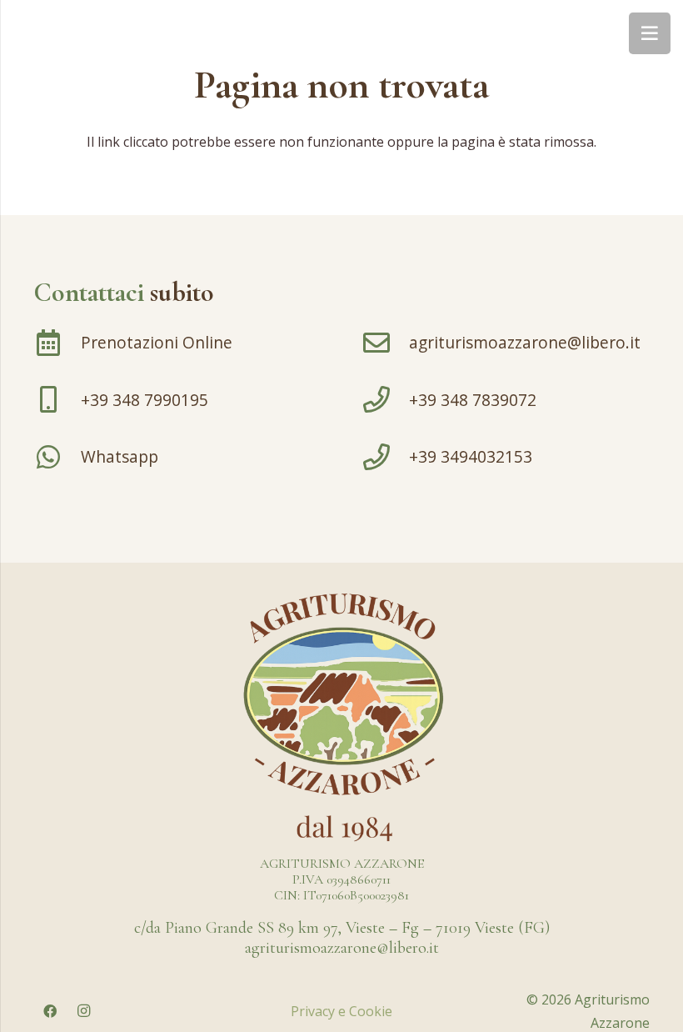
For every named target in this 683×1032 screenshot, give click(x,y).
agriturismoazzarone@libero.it (525, 342)
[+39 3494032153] (385, 456)
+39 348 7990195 (144, 399)
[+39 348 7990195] (57, 399)
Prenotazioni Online (156, 342)
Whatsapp (119, 456)
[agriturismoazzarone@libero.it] (385, 342)
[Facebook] (50, 1011)
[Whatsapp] (57, 456)
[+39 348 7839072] (385, 399)
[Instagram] (83, 1011)
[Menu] (650, 33)
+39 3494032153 (470, 456)
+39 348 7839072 (472, 399)
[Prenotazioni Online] (57, 342)
